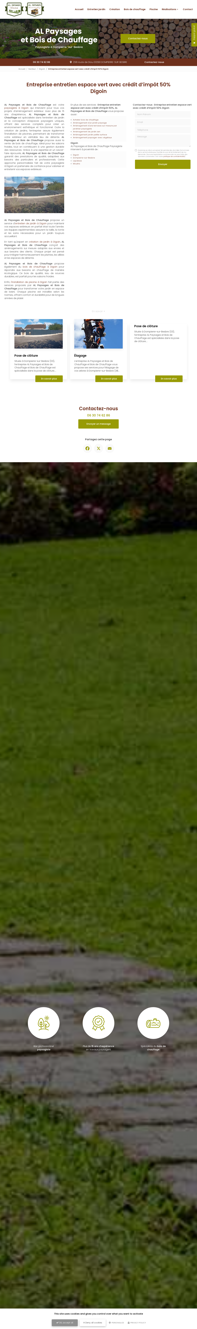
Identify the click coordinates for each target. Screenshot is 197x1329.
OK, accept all (65, 1322)
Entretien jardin (96, 9)
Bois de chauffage (135, 9)
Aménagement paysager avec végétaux (92, 137)
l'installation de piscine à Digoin (29, 249)
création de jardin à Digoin (44, 208)
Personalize (117, 1322)
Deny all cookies (93, 1322)
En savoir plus (49, 345)
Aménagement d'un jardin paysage (90, 123)
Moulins (76, 163)
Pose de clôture (26, 322)
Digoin (42, 69)
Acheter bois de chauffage (85, 120)
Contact (188, 9)
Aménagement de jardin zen (86, 131)
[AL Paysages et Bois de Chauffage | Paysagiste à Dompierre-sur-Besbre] (24, 9)
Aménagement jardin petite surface (90, 134)
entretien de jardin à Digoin (31, 190)
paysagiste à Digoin (16, 108)
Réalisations (169, 9)
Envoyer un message (99, 390)
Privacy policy (138, 1322)
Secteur (32, 69)
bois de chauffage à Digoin (40, 233)
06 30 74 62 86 (41, 62)
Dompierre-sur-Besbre (84, 158)
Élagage (80, 322)
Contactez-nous (138, 38)
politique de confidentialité (174, 156)
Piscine (154, 9)
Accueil (79, 9)
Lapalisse (77, 161)
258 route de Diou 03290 (100, 62)
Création (114, 9)
